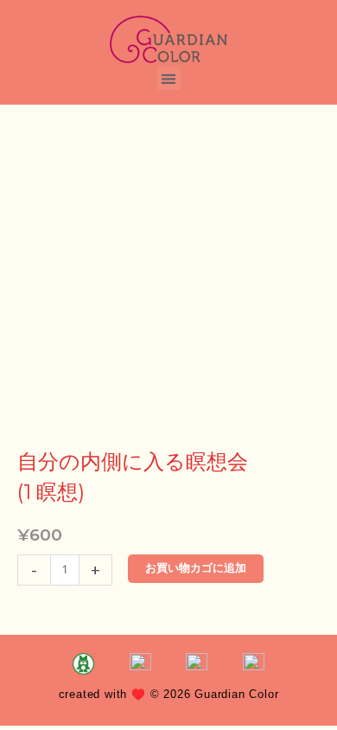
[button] (169, 78)
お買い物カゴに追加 (195, 567)
